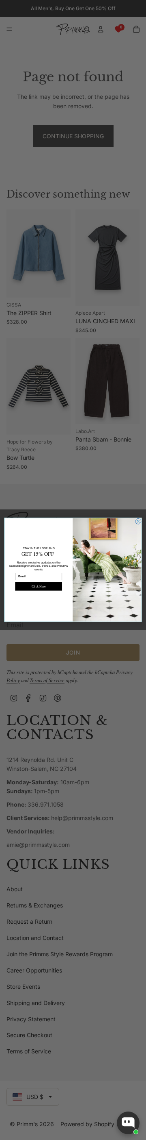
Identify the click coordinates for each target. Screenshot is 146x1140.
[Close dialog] (138, 521)
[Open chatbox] (128, 1123)
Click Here (38, 586)
